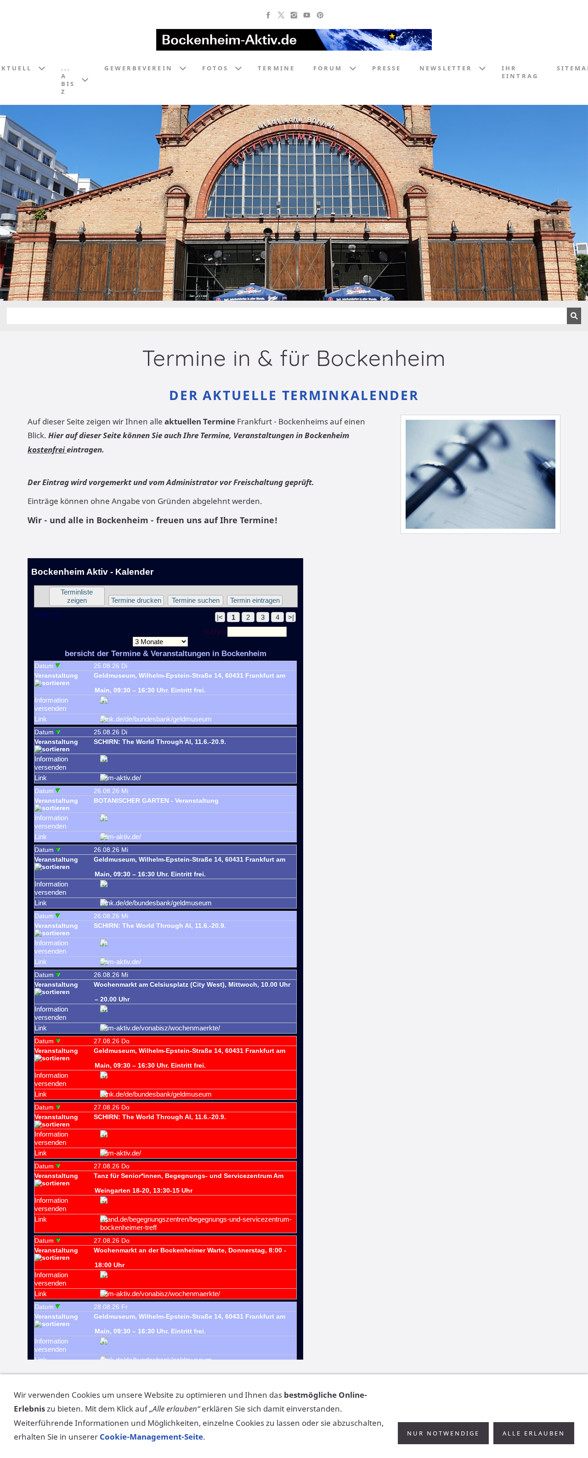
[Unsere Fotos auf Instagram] (294, 15)
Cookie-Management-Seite (151, 1436)
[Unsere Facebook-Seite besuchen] (268, 15)
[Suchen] (574, 316)
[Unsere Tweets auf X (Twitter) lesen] (281, 15)
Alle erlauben (534, 1433)
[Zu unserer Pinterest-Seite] (320, 15)
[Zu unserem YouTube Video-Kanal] (307, 15)
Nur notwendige (443, 1433)
